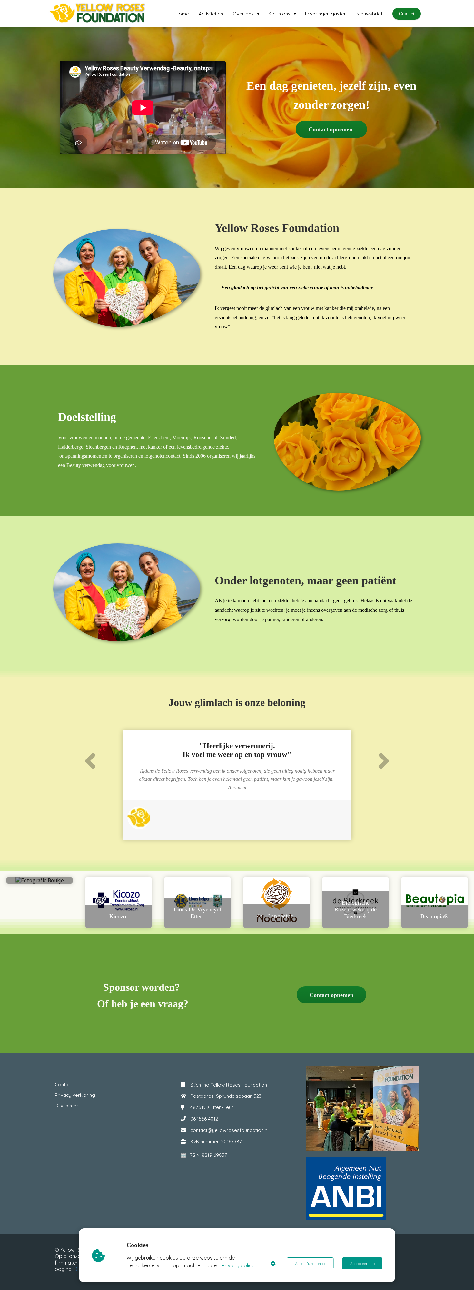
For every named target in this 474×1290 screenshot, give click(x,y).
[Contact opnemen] (331, 1001)
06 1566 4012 (204, 1119)
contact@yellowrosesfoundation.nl (229, 1130)
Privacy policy (238, 1265)
